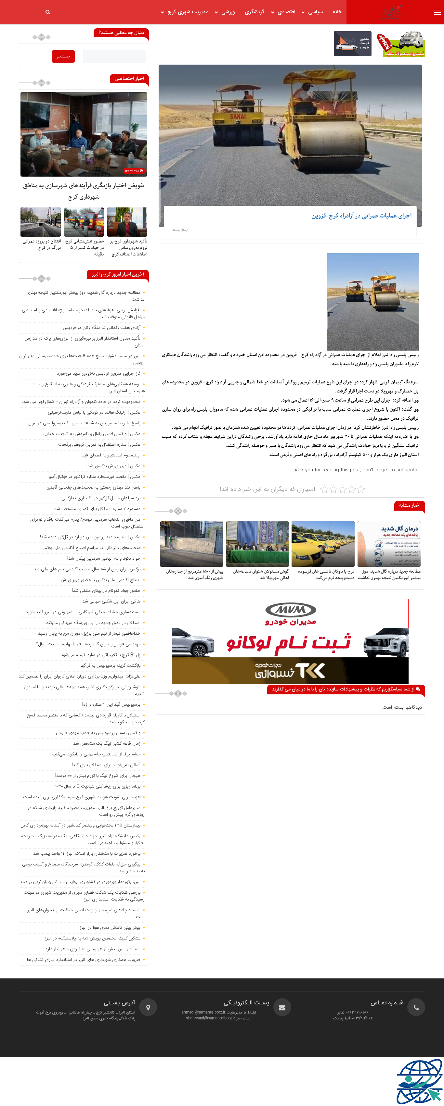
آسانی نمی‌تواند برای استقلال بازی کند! (106, 765)
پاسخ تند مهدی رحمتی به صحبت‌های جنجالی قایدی (93, 487)
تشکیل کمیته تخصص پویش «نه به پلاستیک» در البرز (92, 938)
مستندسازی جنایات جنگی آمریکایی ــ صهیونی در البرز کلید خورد (83, 612)
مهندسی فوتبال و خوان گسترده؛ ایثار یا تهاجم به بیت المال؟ (88, 644)
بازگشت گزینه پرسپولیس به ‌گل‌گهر (110, 666)
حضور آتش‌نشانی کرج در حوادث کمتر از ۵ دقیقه (84, 247)
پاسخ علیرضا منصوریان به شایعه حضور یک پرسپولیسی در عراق (84, 423)
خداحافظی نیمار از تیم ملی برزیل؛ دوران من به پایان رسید (89, 634)
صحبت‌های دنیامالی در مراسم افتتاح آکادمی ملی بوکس (90, 548)
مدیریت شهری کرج (187, 12)
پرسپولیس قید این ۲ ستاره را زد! (111, 705)
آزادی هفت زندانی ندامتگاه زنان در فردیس (101, 328)
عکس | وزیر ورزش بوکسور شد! (113, 466)
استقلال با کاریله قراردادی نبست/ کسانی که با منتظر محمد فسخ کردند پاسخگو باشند (86, 719)
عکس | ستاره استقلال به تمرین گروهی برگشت (99, 445)
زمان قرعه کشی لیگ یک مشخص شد (106, 744)
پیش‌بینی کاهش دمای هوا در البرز (110, 928)
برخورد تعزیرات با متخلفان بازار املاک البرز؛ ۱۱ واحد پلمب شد (86, 854)
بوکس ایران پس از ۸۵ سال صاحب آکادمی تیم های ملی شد (87, 569)
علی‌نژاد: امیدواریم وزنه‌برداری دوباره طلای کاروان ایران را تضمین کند (79, 676)
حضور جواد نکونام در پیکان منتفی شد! (106, 591)
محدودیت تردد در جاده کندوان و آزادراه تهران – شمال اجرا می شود (80, 402)
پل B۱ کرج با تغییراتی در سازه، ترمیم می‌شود (100, 655)
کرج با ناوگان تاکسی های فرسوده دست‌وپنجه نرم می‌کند (326, 574)
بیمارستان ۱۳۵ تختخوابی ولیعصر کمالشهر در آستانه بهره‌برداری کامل (80, 825)
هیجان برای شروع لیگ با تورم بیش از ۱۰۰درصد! (97, 776)
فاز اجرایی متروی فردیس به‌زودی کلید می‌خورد (98, 374)
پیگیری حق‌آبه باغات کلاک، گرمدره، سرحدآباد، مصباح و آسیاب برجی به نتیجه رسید (83, 868)
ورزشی (228, 12)
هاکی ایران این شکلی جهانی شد (111, 601)
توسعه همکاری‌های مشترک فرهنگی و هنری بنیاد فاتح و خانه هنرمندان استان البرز (89, 387)
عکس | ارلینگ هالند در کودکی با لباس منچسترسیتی (94, 412)
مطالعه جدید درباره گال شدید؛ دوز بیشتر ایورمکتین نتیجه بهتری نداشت (389, 574)
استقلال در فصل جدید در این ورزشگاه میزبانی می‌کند (93, 623)
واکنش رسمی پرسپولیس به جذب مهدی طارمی (98, 733)
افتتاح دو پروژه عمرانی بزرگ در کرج (42, 244)
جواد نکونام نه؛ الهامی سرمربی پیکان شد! (103, 559)
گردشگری (255, 12)
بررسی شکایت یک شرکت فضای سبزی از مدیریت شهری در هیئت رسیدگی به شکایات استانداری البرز (84, 896)
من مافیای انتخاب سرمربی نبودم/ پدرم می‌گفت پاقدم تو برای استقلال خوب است (87, 523)
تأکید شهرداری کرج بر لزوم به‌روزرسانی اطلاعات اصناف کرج (128, 247)
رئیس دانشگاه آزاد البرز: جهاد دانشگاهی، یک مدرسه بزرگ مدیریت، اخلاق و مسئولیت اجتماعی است (83, 839)
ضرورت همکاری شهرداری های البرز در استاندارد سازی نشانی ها (83, 960)
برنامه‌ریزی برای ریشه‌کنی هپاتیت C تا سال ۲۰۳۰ (97, 786)
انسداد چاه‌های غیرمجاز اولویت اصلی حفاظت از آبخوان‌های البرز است (86, 913)
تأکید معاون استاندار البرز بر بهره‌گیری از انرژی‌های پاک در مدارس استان (85, 342)
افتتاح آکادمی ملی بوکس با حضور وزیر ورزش (100, 580)
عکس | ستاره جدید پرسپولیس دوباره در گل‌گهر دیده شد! (90, 537)
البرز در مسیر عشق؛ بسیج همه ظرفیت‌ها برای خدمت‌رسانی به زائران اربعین (82, 359)
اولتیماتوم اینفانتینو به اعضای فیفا (111, 455)
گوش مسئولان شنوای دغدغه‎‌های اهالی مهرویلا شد (261, 574)
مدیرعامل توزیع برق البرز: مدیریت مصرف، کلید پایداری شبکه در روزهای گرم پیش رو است (86, 811)
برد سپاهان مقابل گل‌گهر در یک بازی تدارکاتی (100, 498)
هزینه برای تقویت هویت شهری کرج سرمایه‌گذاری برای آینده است (81, 797)
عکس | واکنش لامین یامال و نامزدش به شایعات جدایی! (91, 434)
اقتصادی (286, 12)
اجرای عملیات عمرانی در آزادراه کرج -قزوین (361, 216)
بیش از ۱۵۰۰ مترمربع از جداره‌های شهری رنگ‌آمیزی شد (194, 574)
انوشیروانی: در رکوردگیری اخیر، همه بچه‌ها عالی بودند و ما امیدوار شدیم (84, 690)
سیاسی (315, 12)
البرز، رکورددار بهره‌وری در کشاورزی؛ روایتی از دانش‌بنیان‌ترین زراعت (80, 882)
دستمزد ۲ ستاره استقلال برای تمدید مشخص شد (97, 509)
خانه (337, 12)
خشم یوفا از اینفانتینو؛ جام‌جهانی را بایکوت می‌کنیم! (95, 754)
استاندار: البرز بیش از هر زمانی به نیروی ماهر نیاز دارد (92, 949)
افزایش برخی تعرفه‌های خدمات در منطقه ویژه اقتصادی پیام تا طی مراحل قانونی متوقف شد (83, 313)
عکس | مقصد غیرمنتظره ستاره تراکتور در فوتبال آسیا (94, 477)
